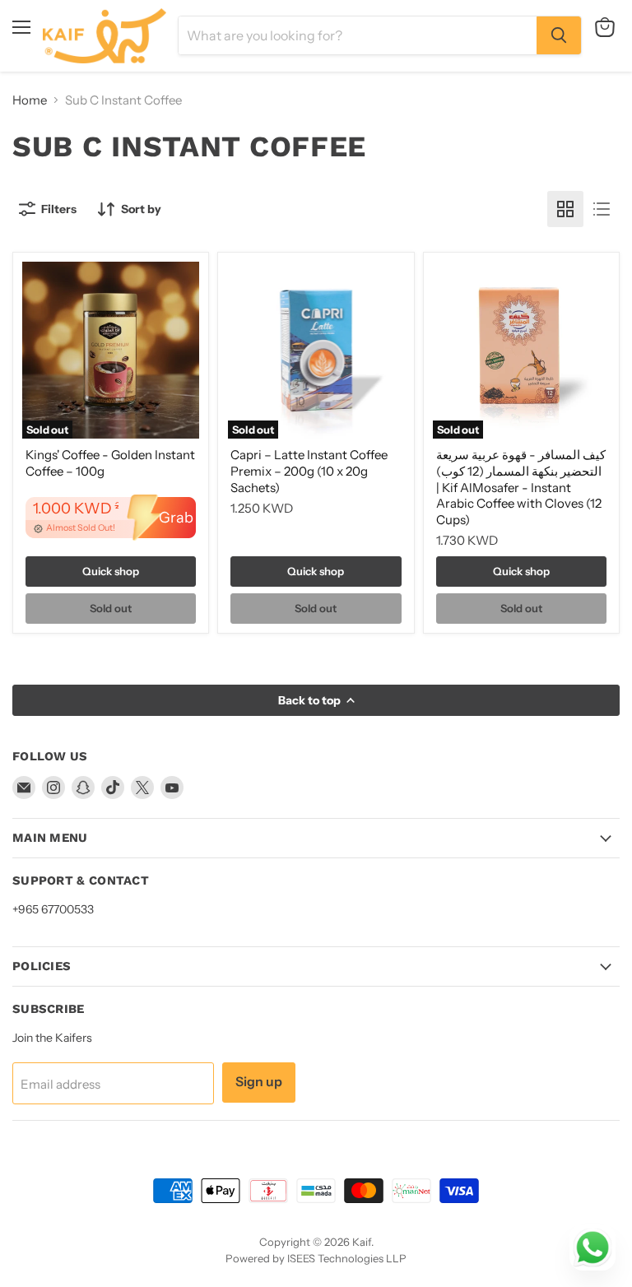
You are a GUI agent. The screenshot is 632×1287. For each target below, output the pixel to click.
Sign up (258, 1082)
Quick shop (110, 571)
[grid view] (565, 209)
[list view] (601, 209)
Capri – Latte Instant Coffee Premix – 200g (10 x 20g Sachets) (309, 471)
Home (29, 100)
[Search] (559, 35)
